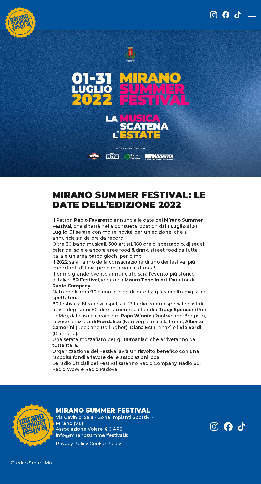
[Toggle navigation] (252, 15)
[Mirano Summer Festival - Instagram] (213, 14)
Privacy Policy (72, 444)
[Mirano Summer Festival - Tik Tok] (237, 14)
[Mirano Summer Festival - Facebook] (225, 14)
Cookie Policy (105, 444)
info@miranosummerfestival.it (92, 435)
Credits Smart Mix (32, 463)
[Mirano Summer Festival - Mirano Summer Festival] (20, 23)
